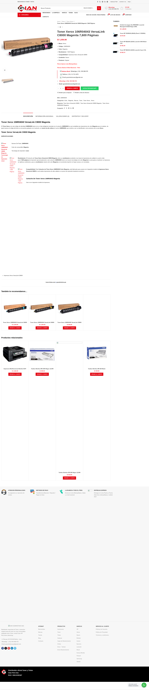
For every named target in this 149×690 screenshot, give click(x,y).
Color (65, 100)
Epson (78, 635)
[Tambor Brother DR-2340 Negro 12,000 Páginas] (42, 354)
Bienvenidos (41, 629)
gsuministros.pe (61, 282)
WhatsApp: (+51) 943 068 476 (79, 71)
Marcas (76, 100)
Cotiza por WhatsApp (89, 88)
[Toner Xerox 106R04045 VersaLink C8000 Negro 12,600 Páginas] (69, 308)
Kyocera (79, 644)
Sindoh (78, 661)
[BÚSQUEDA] (99, 8)
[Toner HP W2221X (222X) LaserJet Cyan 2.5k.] (116, 52)
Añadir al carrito (72, 88)
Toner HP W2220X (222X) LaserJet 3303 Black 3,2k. (133, 42)
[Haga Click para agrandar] (5, 70)
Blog (39, 638)
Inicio (58, 21)
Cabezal (59, 638)
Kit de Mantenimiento (63, 649)
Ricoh (78, 649)
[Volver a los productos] (60, 27)
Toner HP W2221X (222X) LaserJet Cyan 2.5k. (133, 50)
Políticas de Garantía (101, 629)
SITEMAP (41, 626)
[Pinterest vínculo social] (102, 1)
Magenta (70, 100)
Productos (61, 626)
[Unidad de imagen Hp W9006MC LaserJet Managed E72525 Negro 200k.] (116, 27)
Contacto (40, 641)
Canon (78, 641)
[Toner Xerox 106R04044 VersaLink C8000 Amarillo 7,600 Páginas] (42, 308)
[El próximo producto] (62, 27)
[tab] (28, 115)
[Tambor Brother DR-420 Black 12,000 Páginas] (96, 354)
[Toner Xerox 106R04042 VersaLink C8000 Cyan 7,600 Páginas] (15, 308)
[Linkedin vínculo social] (105, 1)
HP (77, 629)
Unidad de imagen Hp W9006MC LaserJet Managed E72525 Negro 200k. (132, 25)
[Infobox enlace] (112, 8)
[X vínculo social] (100, 1)
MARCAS (79, 626)
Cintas (59, 644)
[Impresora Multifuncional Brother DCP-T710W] (15, 354)
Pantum (79, 655)
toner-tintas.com (50, 282)
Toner (63, 21)
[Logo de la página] (27, 8)
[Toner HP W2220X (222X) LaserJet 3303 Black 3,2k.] (116, 44)
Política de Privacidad (102, 632)
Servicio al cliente (102, 626)
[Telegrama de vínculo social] (107, 1)
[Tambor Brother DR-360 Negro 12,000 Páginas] (69, 406)
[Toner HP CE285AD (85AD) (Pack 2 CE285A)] (116, 35)
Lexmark (79, 647)
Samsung (79, 658)
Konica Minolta (81, 652)
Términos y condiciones (102, 635)
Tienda (40, 635)
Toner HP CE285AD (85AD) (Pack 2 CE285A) (132, 33)
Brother (79, 638)
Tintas (59, 635)
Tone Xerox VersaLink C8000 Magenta (90, 103)
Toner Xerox (70, 21)
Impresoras (60, 629)
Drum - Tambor (61, 647)
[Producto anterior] (58, 27)
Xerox (92, 100)
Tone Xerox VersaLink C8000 (71, 103)
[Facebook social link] (98, 1)
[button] (90, 88)
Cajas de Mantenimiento (64, 641)
